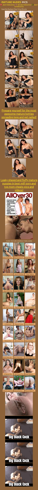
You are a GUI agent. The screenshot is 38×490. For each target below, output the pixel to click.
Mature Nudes (14, 2)
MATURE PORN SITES (24, 5)
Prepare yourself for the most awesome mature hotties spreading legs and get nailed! (19, 114)
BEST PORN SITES (8, 5)
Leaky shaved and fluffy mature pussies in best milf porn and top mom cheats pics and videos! (19, 185)
